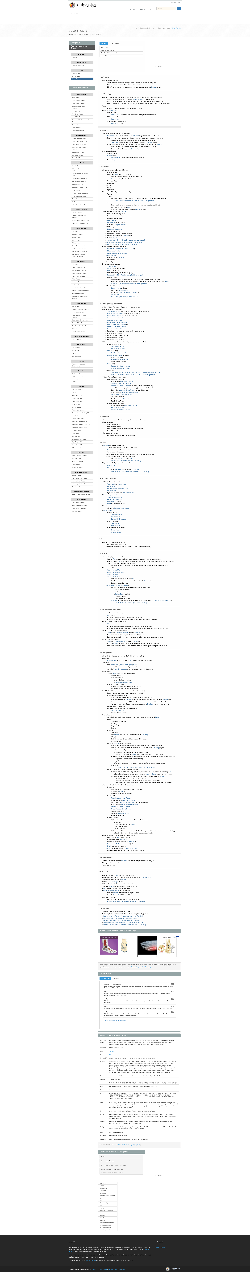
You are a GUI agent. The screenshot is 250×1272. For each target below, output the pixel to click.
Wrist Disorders (81, 499)
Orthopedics (75, 43)
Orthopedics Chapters (107, 1161)
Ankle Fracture (76, 97)
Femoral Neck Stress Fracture (80, 288)
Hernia (109, 504)
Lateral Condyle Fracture (79, 138)
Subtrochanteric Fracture (79, 270)
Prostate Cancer (116, 532)
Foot (108, 351)
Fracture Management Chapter (161, 28)
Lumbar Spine (111, 355)
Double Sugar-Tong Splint (79, 439)
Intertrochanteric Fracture (79, 273)
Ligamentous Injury (113, 486)
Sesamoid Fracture (123, 399)
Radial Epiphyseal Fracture (79, 505)
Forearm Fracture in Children (80, 223)
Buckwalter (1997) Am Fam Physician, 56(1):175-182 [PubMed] (123, 916)
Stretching (158, 717)
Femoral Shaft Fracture (78, 276)
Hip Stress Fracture (77, 285)
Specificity (133, 458)
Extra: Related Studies (105, 1225)
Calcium (115, 893)
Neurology (81, 361)
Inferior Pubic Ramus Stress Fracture (80, 297)
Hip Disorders (81, 261)
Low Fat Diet (115, 294)
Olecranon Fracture (77, 155)
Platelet (109, 846)
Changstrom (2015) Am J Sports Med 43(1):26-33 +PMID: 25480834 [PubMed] (135, 372)
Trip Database (105, 979)
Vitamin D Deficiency (131, 292)
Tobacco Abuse (112, 266)
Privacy (100, 1269)
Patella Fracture (76, 329)
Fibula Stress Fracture (78, 103)
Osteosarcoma (115, 523)
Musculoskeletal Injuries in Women (110, 53)
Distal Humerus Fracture (79, 144)
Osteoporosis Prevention (111, 890)
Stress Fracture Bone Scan (79, 456)
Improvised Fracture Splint (79, 427)
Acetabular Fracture (77, 282)
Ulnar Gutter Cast (77, 398)
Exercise (130, 207)
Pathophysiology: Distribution (107, 1195)
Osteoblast (136, 136)
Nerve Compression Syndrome (112, 495)
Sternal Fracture (76, 356)
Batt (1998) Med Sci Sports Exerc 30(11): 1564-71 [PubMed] (130, 472)
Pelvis (167, 281)
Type (81, 70)
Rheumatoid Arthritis (113, 251)
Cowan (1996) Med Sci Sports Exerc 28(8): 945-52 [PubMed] (126, 240)
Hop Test (110, 467)
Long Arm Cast (76, 404)
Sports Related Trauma (107, 50)
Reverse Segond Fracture (79, 312)
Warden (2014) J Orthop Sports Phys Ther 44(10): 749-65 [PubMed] (124, 925)
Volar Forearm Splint (77, 448)
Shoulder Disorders (81, 472)
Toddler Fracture (76, 128)
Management (103, 1213)
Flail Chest (75, 353)
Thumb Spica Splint (77, 445)
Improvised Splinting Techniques (81, 424)
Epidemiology (103, 1188)
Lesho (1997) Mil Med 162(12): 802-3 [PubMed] (126, 461)
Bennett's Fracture (77, 240)
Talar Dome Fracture (77, 114)
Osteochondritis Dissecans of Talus (80, 121)
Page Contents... (104, 1183)
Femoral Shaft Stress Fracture (80, 290)
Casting (74, 392)
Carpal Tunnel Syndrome (115, 499)
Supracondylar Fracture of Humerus (79, 148)
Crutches (128, 700)
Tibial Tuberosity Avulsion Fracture (79, 316)
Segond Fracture (76, 306)
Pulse (109, 848)
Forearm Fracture (77, 213)
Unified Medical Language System (129, 1145)
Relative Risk (112, 110)
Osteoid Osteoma (116, 515)
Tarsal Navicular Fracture (79, 196)
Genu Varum (111, 222)
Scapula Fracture (77, 487)
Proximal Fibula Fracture (79, 323)
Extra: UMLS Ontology (105, 1227)
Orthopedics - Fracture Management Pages (113, 1165)
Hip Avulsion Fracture (78, 293)
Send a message (160, 1247)
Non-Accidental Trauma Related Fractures (81, 381)
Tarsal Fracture (76, 190)
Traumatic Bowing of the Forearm (79, 216)
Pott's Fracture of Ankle (78, 100)
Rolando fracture (76, 243)
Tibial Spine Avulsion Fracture (80, 309)
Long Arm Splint (76, 430)
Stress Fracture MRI (77, 461)
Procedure (81, 386)
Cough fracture (76, 347)
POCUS (125, 585)
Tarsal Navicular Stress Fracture (81, 199)
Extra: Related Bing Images (107, 1222)
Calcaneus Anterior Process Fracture (80, 175)
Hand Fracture (76, 231)
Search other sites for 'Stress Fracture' (112, 1173)
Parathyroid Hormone (131, 848)
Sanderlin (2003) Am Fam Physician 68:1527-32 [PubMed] (121, 920)
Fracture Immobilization (78, 410)
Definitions (102, 1185)
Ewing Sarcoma (116, 525)
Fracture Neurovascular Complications (78, 365)
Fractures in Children (78, 374)
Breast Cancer (115, 530)
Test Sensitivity (122, 458)
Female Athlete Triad (106, 56)
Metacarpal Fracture (77, 234)
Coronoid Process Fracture (79, 141)
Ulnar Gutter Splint (77, 416)
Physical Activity (146, 877)
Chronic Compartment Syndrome (117, 488)
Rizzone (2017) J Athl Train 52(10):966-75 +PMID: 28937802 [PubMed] (133, 375)
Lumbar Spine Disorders (81, 336)
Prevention (102, 1218)
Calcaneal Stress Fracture (115, 320)
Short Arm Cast (76, 407)
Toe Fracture (75, 202)
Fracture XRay (76, 464)
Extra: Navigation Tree (105, 1230)
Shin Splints (137, 469)
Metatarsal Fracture (77, 184)
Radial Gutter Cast (77, 395)
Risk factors (103, 1193)
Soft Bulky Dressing (77, 389)
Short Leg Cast (76, 436)
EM (151, 10)
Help (179, 2)
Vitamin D (122, 292)
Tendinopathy (111, 484)
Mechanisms (103, 1190)
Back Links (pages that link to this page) (112, 1169)
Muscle (109, 155)
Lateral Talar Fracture (78, 117)
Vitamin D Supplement (120, 669)
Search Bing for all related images (141, 967)
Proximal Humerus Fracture (79, 478)
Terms (94, 1269)
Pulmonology (81, 344)
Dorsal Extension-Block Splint (80, 413)
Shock (119, 837)
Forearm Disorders (81, 210)
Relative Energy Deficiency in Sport (132, 275)
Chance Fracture (76, 339)
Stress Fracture (76, 79)
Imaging (102, 1208)
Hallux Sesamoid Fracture (79, 205)
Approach (81, 54)
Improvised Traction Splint (79, 422)
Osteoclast (110, 136)
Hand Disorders (81, 228)
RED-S (132, 249)
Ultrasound (114, 600)
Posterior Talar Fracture (78, 125)
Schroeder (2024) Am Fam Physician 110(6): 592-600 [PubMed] (135, 767)
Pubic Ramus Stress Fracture (116, 329)
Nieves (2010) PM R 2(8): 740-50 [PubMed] (124, 297)
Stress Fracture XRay (78, 467)
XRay (113, 559)
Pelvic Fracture (76, 279)
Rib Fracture (75, 350)
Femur (109, 364)
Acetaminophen (112, 660)
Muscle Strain (122, 484)
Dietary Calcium (123, 290)
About (105, 1269)
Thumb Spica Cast (77, 401)
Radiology (81, 453)
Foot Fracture (75, 166)
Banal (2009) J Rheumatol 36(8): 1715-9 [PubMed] (131, 603)
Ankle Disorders (81, 94)
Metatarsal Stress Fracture (79, 187)
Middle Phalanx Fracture (79, 249)
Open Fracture (76, 76)
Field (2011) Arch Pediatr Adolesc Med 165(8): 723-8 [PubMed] (134, 201)
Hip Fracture (75, 264)
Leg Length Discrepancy (114, 229)
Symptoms (102, 1198)
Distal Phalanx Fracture (78, 246)
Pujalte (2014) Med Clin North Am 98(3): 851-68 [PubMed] (129, 284)
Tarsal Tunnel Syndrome (114, 497)
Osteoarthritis (111, 255)
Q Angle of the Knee (120, 225)
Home (132, 10)
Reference (102, 1220)
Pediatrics (81, 371)
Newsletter (118, 1269)
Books (142, 10)
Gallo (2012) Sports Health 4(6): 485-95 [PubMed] (122, 244)
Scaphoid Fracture (77, 511)
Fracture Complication (78, 65)
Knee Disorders (81, 303)
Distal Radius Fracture (78, 502)
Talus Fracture (76, 111)
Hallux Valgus (111, 220)
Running (115, 174)
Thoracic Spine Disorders (81, 491)
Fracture (74, 57)
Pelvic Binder (75, 433)
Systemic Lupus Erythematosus (117, 253)
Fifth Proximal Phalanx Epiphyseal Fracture (78, 256)
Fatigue (114, 160)
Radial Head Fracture (78, 158)
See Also (103, 43)
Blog (123, 1269)
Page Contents (114, 43)
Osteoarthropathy (128, 493)
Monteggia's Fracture (78, 152)
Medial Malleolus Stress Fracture (78, 107)
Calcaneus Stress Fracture (79, 179)
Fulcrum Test (111, 465)
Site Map (110, 1269)
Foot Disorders (81, 163)
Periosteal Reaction (122, 633)
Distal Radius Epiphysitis (79, 508)
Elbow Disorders (81, 135)
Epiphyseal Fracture (77, 377)
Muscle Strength (116, 158)
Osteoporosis (111, 249)
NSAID (109, 270)
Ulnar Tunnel (111, 501)
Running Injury (137, 99)
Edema (109, 450)
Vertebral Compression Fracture (81, 495)
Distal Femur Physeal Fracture (80, 320)
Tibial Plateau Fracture (78, 332)
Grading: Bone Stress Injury (107, 1210)
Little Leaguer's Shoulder (79, 484)
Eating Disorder (116, 288)
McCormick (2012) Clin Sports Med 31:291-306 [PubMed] (125, 242)
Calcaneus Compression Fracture (79, 170)
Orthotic (111, 886)
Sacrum (148, 774)
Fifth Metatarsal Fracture (79, 181)
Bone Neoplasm (108, 510)
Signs (101, 1200)
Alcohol (109, 268)
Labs (101, 1205)
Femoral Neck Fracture (78, 267)
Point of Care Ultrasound (115, 585)
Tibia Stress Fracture (78, 130)
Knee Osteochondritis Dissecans (81, 326)
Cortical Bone (119, 594)
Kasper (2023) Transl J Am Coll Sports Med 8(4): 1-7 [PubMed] (126, 901)
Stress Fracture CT (77, 458)
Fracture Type (76, 73)
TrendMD (116, 979)
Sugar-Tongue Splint (77, 442)
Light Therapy (131, 842)
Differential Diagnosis (105, 1203)
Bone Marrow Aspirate (114, 844)
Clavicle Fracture (76, 475)
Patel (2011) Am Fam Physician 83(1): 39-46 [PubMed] (120, 918)
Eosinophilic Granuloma (118, 519)
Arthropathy (120, 257)
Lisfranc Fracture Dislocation (80, 193)
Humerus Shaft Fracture (78, 481)
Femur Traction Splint (78, 419)
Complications (81, 62)
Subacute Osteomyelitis (121, 508)
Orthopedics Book (145, 28)
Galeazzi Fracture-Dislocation (80, 220)
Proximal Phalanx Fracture (79, 252)
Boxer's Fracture (76, 237)
